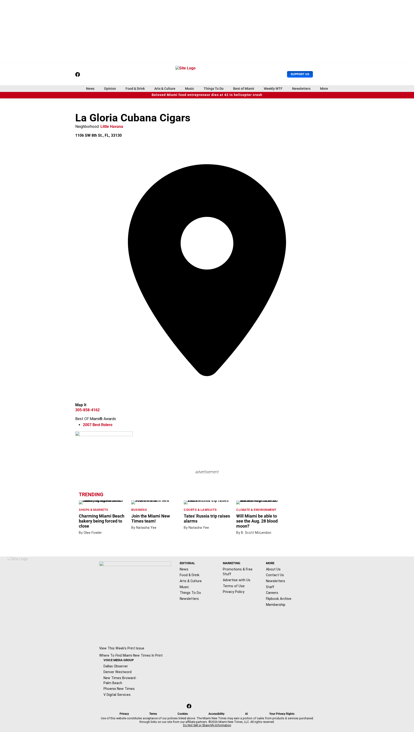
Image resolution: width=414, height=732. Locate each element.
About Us (273, 569)
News (90, 88)
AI (246, 713)
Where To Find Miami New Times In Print (131, 655)
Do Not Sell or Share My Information (207, 725)
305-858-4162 (87, 410)
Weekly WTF (273, 88)
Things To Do (214, 88)
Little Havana (111, 126)
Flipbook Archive (278, 599)
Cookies (183, 713)
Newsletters (301, 88)
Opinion (110, 88)
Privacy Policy (233, 592)
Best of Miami (243, 88)
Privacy (124, 713)
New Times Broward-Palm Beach (120, 680)
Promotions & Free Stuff (238, 571)
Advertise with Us (236, 580)
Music (189, 88)
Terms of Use (234, 586)
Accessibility (216, 713)
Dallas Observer (116, 666)
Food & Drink (135, 88)
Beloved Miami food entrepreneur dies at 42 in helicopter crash (207, 95)
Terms (153, 713)
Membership (275, 605)
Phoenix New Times (119, 689)
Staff (270, 587)
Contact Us (275, 575)
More (324, 88)
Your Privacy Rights (281, 713)
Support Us (300, 74)
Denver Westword (118, 672)
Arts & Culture (164, 88)
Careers (272, 593)
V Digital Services (117, 695)
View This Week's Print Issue (121, 648)
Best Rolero (97, 424)
